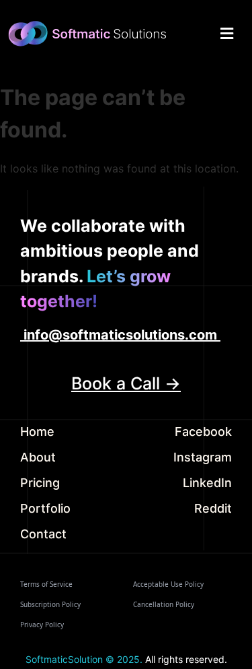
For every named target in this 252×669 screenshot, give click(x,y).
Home (37, 431)
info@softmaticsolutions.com (120, 335)
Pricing (40, 483)
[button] (226, 33)
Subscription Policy (50, 604)
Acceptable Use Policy (168, 584)
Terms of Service (46, 584)
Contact (43, 534)
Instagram (202, 457)
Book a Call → (126, 383)
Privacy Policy (42, 624)
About (38, 457)
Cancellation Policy (163, 604)
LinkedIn (207, 483)
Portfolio (45, 508)
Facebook (203, 431)
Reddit (213, 508)
